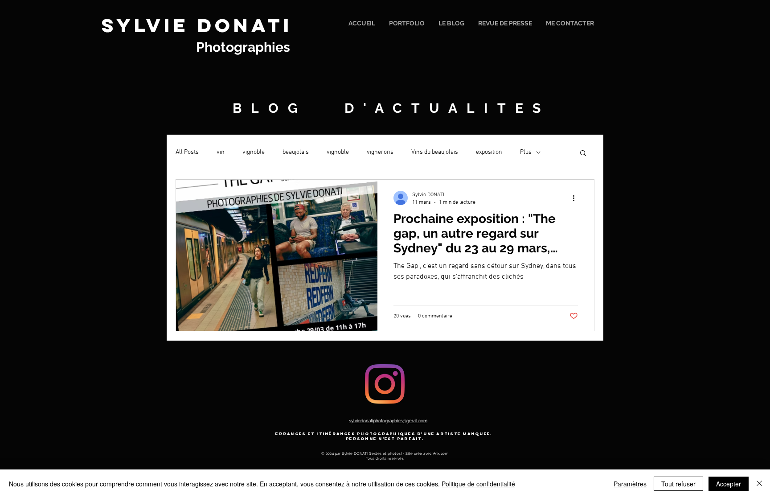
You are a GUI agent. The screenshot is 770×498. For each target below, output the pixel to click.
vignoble (253, 152)
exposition (489, 152)
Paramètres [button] (630, 483)
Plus (526, 152)
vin (221, 152)
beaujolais (296, 152)
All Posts (187, 152)
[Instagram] (385, 384)
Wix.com (440, 453)
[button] (583, 153)
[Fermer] (759, 484)
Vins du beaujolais (434, 152)
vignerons (380, 152)
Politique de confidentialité (478, 483)
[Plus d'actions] (576, 198)
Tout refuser (678, 483)
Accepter (728, 483)
